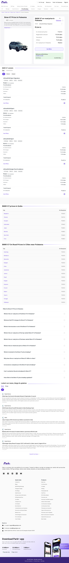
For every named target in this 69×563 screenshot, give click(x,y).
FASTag (42, 488)
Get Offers (49, 49)
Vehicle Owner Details (45, 501)
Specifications (15, 8)
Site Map (42, 561)
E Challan (43, 486)
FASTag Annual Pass (19, 497)
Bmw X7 (18, 12)
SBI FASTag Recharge (19, 486)
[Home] (4, 2)
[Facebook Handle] (8, 473)
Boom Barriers (18, 505)
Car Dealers (17, 503)
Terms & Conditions (28, 561)
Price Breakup (25, 8)
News (52, 8)
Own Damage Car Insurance (20, 514)
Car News (17, 499)
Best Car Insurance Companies (47, 514)
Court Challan (17, 519)
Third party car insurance (46, 508)
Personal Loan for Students (46, 512)
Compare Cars (18, 501)
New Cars (7, 12)
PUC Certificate (18, 516)
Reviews (46, 8)
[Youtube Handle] (21, 473)
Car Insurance (44, 484)
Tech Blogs (17, 490)
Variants (33, 8)
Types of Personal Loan (46, 510)
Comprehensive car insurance (21, 508)
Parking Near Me (44, 490)
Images (39, 8)
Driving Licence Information (20, 495)
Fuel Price (43, 492)
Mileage (7, 8)
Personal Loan (44, 497)
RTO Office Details (45, 495)
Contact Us (17, 482)
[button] (64, 103)
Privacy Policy (36, 561)
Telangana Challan (18, 488)
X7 (2, 8)
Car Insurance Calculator (46, 503)
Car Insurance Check (45, 505)
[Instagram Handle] (3, 473)
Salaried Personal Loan (46, 516)
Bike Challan (43, 519)
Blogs (16, 484)
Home (3, 12)
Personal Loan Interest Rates (21, 510)
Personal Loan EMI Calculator (47, 499)
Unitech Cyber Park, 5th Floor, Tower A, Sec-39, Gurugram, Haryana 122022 (19, 530)
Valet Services (18, 492)
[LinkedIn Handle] (16, 473)
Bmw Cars (13, 12)
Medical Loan (17, 512)
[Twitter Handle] (12, 473)
